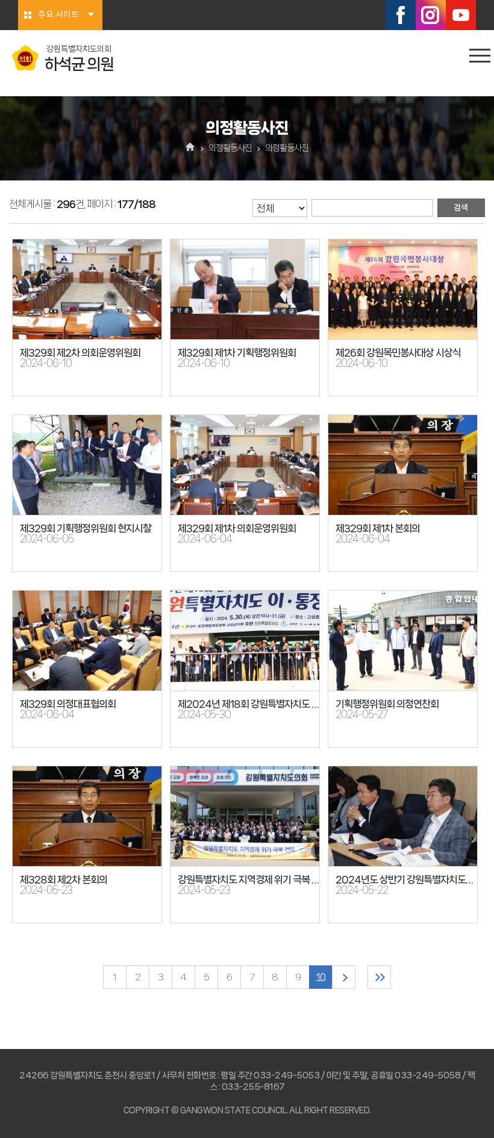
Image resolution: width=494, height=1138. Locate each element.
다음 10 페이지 (343, 977)
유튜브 (461, 15)
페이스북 (401, 15)
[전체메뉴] (479, 56)
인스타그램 (431, 15)
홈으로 (190, 148)
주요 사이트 (58, 15)
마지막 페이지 (379, 977)
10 (320, 977)
